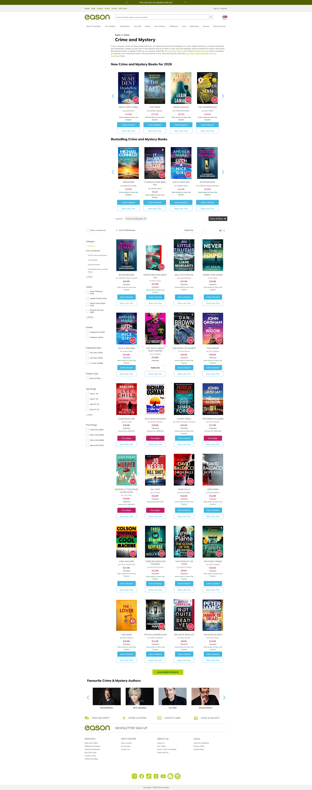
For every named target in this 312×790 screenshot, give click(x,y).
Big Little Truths (184, 275)
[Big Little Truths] (184, 255)
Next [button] (185, 2)
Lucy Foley (190, 53)
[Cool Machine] (126, 542)
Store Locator (126, 743)
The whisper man (207, 107)
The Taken (155, 107)
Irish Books (125, 26)
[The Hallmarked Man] (155, 615)
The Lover (126, 634)
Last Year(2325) (96, 358)
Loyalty (100, 8)
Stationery (194, 26)
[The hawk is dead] (213, 615)
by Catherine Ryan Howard (181, 186)
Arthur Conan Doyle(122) (97, 304)
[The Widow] (213, 328)
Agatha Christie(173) (98, 298)
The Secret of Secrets (184, 348)
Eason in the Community (166, 749)
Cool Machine (126, 561)
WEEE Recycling (91, 759)
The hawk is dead (213, 634)
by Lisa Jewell (207, 188)
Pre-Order (126, 438)
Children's (173, 26)
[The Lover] (126, 615)
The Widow (213, 348)
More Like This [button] (128, 131)
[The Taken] (154, 86)
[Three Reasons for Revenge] (155, 542)
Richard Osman (202, 51)
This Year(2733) (96, 353)
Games (206, 26)
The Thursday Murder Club (176, 51)
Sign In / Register (220, 8)
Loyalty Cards (90, 756)
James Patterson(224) (96, 292)
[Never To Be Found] (213, 255)
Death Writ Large (128, 107)
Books (87, 8)
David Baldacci (106, 707)
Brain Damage (181, 107)
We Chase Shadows (155, 419)
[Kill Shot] (155, 470)
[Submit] (210, 17)
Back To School (93, 26)
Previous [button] (127, 2)
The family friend (213, 561)
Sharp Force (184, 419)
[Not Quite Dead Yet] (184, 615)
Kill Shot (155, 489)
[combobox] (164, 17)
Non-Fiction (160, 26)
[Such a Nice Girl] (154, 161)
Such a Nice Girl (154, 182)
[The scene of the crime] (184, 542)
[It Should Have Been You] (128, 161)
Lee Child (172, 707)
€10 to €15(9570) (97, 435)
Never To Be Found (213, 275)
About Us (161, 743)
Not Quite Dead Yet (184, 634)
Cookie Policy (199, 749)
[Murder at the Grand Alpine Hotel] (126, 470)
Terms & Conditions (201, 743)
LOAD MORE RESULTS (168, 672)
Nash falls (184, 489)
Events (114, 8)
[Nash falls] (184, 470)
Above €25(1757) (97, 445)
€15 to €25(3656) (97, 440)
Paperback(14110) (97, 332)
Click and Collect (91, 743)
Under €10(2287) (97, 430)
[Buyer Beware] (181, 161)
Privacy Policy (199, 746)
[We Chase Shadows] (155, 399)
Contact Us (125, 749)
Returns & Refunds (92, 749)
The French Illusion (213, 419)
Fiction (148, 26)
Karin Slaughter (202, 53)
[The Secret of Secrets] (184, 328)
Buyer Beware (181, 182)
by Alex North (207, 111)
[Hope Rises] (213, 470)
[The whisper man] (207, 86)
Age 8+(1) (94, 399)
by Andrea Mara (128, 188)
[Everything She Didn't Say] (155, 255)
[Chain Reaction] (126, 399)
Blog (93, 8)
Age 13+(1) (94, 404)
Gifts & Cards (219, 26)
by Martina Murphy (154, 111)
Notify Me (155, 367)
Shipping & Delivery (92, 746)
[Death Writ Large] (128, 86)
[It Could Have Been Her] (207, 161)
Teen (184, 26)
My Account (125, 746)
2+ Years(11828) (96, 363)
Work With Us (162, 752)
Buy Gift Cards (91, 752)
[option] (156, 2)
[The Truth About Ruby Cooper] (155, 328)
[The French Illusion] (213, 399)
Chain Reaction (126, 419)
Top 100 (137, 26)
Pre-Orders (110, 26)
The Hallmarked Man (155, 634)
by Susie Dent (128, 111)
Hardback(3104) (96, 337)
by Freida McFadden (181, 111)
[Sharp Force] (184, 399)
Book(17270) (95, 378)
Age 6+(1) (94, 394)
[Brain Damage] (181, 86)
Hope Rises (213, 489)
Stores (107, 8)
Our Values (161, 746)
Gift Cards (123, 8)
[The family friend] (213, 542)
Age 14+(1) (94, 409)
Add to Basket (126, 297)
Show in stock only (98, 230)
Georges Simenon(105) (97, 311)
